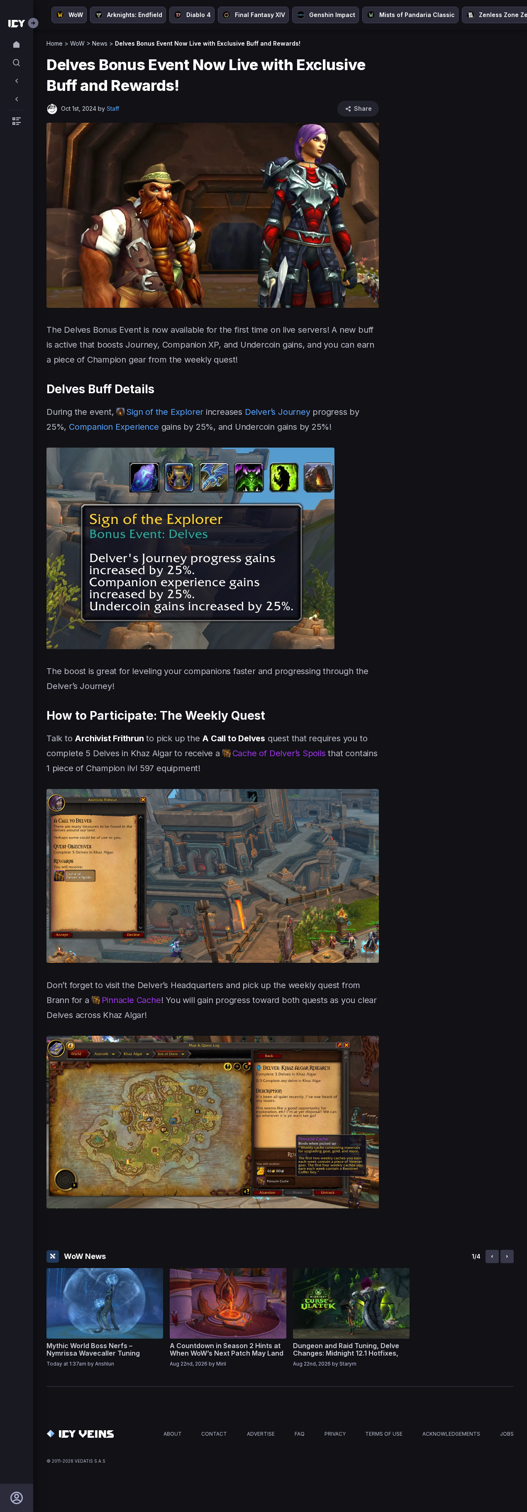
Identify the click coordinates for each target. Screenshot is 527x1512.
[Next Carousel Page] (507, 1256)
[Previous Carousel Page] (492, 1256)
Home (54, 43)
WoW (77, 43)
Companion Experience (114, 427)
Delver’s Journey (276, 412)
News (99, 43)
